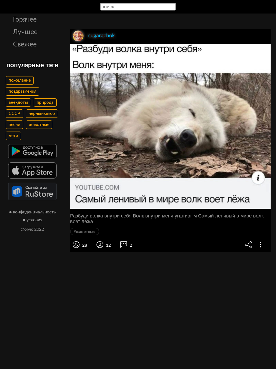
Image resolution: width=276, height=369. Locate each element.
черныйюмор (42, 113)
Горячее (25, 19)
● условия (32, 220)
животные (39, 124)
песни (14, 124)
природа (45, 102)
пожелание (20, 80)
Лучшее (25, 32)
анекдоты (18, 102)
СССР (14, 113)
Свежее (25, 44)
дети (13, 135)
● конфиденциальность (32, 212)
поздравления (22, 91)
